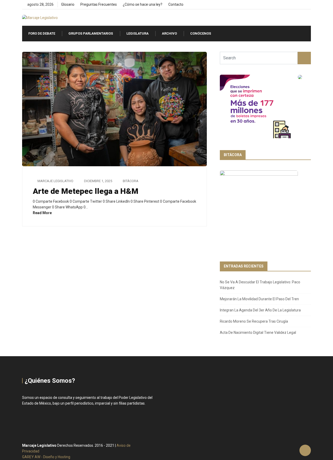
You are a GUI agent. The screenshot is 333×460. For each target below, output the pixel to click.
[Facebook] (291, 5)
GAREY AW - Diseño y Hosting (46, 457)
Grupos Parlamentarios (90, 33)
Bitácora (130, 181)
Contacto (175, 4)
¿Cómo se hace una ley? (142, 4)
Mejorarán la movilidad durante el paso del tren (259, 299)
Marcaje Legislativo (55, 181)
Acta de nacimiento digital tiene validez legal (258, 332)
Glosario (67, 4)
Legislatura (137, 33)
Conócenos (200, 33)
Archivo (169, 33)
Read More (43, 213)
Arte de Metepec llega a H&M (85, 191)
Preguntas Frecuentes (98, 4)
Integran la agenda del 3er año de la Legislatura (260, 310)
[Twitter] (300, 5)
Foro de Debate (41, 33)
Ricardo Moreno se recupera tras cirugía (254, 321)
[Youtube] (309, 5)
